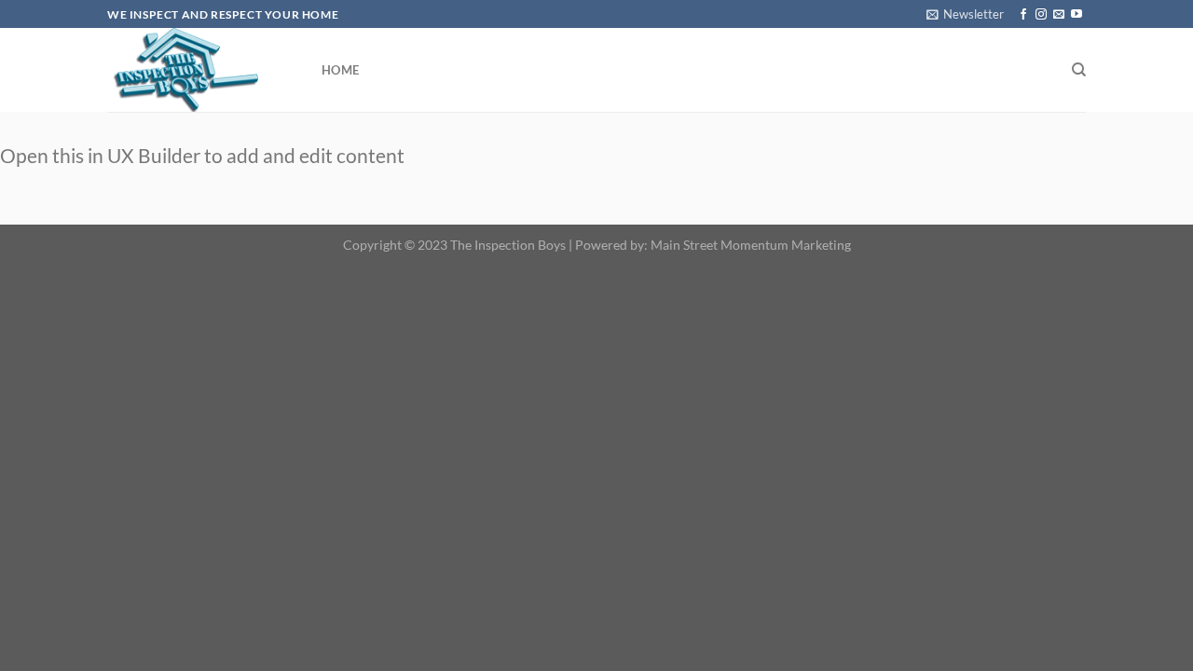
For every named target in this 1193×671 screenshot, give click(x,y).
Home (340, 69)
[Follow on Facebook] (1023, 14)
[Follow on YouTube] (1076, 14)
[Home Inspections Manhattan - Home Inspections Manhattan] (200, 70)
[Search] (1079, 70)
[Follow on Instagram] (1041, 14)
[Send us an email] (1058, 14)
